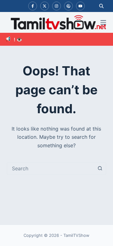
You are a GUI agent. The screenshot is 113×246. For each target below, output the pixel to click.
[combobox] (50, 168)
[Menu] (103, 22)
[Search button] (100, 168)
